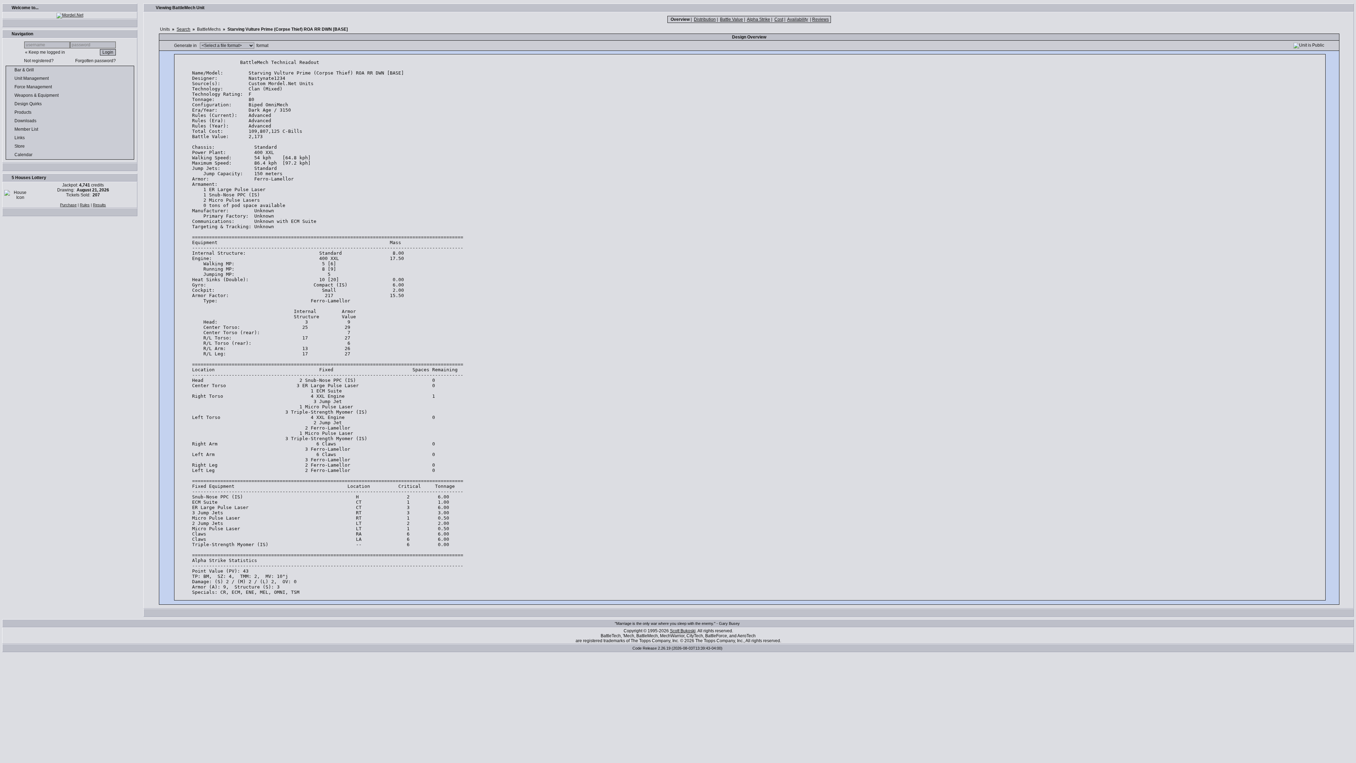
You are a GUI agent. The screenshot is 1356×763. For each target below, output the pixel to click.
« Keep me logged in (45, 52)
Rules (85, 205)
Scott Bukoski (683, 630)
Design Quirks (28, 103)
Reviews (820, 19)
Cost (778, 19)
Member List (26, 129)
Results (99, 205)
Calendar (24, 154)
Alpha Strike (758, 19)
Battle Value (731, 19)
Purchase (68, 205)
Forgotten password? (95, 60)
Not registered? (39, 60)
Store (20, 146)
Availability (797, 19)
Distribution (705, 19)
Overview (680, 19)
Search (183, 29)
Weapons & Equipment (37, 95)
